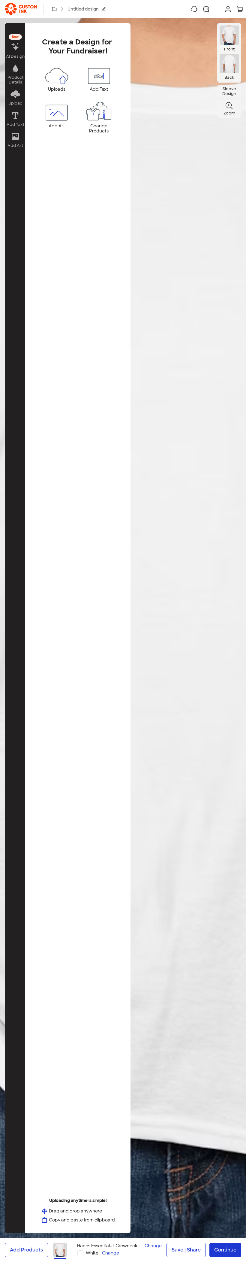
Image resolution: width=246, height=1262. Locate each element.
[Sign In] (228, 9)
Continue (225, 1250)
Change (153, 1245)
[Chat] (206, 9)
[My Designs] (54, 9)
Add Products (26, 1250)
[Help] (194, 9)
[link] (21, 9)
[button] (15, 47)
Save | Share (186, 1250)
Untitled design (83, 9)
